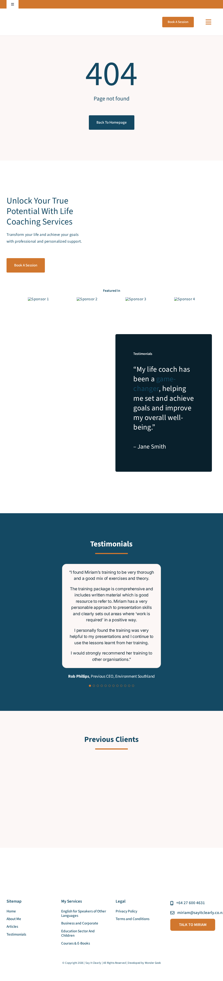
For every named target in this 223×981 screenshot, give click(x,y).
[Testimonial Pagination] (90, 686)
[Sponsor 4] (184, 299)
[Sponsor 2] (87, 299)
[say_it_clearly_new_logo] (26, 16)
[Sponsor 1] (38, 299)
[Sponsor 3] (135, 299)
